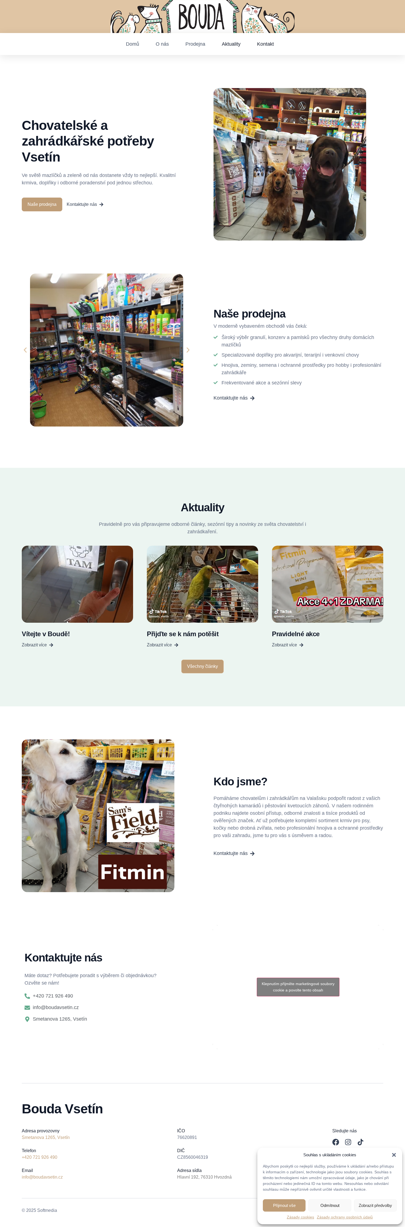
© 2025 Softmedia (39, 1210)
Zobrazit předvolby (375, 1205)
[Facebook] (335, 1142)
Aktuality (231, 44)
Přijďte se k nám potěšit (182, 634)
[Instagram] (348, 1142)
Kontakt (265, 44)
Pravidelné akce (296, 634)
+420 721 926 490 (39, 1157)
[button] (394, 1155)
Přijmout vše (284, 1205)
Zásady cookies (300, 1217)
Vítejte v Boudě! (46, 634)
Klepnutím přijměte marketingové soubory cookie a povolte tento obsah (298, 987)
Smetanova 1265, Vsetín (46, 1137)
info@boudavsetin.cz (42, 1177)
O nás (162, 44)
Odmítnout (329, 1205)
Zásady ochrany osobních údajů (345, 1217)
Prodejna (195, 44)
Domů (132, 44)
